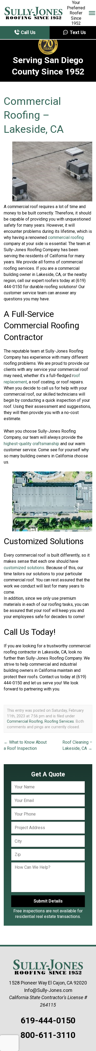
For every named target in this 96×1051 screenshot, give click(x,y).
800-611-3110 (48, 1035)
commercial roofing (66, 237)
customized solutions (24, 567)
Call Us (27, 32)
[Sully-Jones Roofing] (33, 13)
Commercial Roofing (25, 721)
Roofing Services (59, 721)
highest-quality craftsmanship (31, 443)
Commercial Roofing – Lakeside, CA (34, 115)
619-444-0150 (48, 1020)
